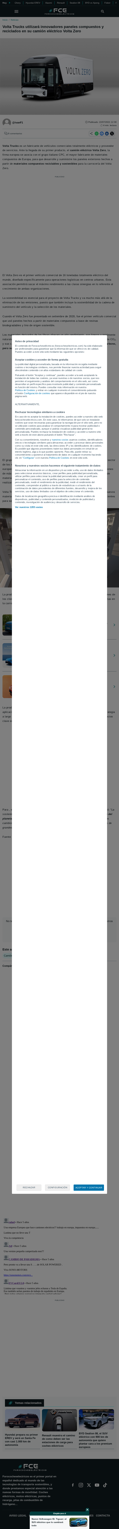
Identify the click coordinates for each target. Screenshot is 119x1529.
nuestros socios (60, 439)
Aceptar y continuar (88, 1187)
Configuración (57, 1187)
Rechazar (29, 1187)
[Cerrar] (87, 1510)
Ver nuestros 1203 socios (29, 507)
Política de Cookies (25, 390)
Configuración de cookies (37, 393)
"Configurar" (28, 457)
